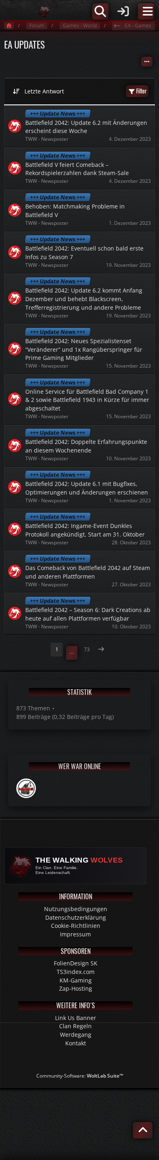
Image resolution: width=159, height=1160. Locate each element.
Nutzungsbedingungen (75, 909)
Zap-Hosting (75, 988)
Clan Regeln (75, 1026)
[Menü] (146, 11)
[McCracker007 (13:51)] (26, 788)
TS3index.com (76, 972)
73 (87, 649)
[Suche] (100, 11)
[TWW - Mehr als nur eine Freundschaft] (44, 11)
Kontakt (75, 1043)
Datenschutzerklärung (75, 917)
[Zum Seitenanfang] (142, 1130)
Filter (141, 91)
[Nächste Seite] (101, 650)
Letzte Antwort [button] (44, 91)
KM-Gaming (76, 980)
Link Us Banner (75, 1018)
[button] (146, 62)
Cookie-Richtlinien (75, 925)
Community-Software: (79, 1075)
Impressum (75, 934)
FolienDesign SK (75, 963)
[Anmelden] (123, 11)
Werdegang (75, 1034)
